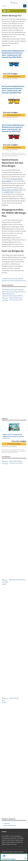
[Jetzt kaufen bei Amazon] (14, 68)
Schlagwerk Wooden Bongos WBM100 (12, 278)
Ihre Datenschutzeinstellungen (15, 855)
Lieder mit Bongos (14, 698)
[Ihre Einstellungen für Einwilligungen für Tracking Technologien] (25, 858)
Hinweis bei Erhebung (8, 859)
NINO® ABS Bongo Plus (8, 293)
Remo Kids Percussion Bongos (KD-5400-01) (13, 280)
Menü (8, 11)
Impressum (7, 823)
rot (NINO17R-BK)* (8, 192)
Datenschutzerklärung (9, 825)
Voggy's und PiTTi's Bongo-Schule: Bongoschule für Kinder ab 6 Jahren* (13, 435)
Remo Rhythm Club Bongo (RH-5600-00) (13, 289)
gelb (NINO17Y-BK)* (17, 190)
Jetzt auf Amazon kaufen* (14, 76)
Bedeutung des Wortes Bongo (17, 579)
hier (5, 201)
